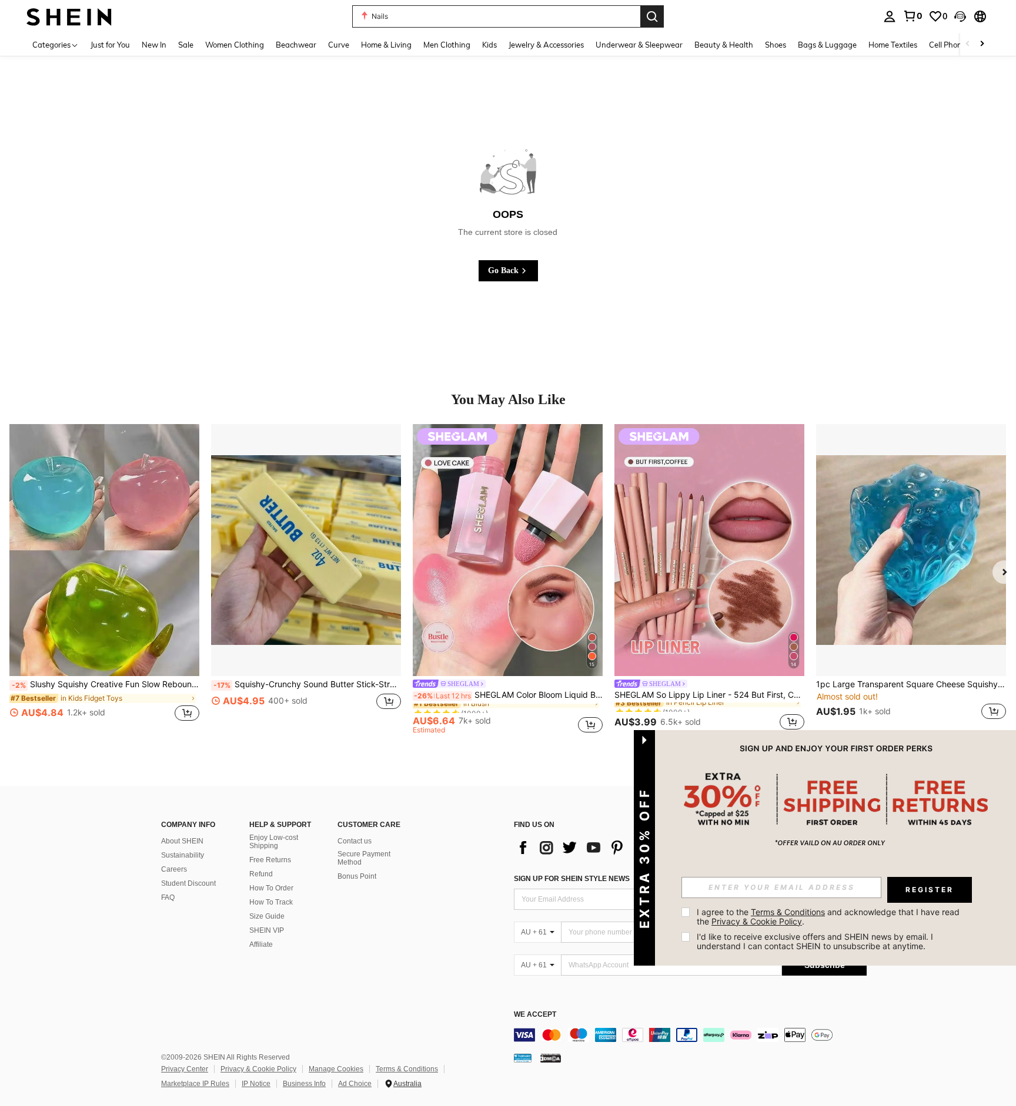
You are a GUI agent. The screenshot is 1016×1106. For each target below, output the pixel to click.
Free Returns (270, 860)
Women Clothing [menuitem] (234, 44)
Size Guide (267, 916)
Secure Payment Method (363, 858)
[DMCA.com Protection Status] (550, 1058)
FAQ (168, 897)
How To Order (271, 888)
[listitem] (104, 579)
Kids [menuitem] (489, 44)
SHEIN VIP (266, 930)
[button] (960, 16)
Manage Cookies (336, 1069)
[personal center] (890, 16)
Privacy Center (184, 1069)
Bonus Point (356, 876)
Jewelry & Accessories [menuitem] (546, 44)
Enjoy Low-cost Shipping (273, 841)
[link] (913, 16)
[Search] (652, 16)
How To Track (271, 902)
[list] (608, 847)
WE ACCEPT (535, 1014)
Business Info (304, 1084)
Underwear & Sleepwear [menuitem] (639, 44)
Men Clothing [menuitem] (446, 44)
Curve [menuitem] (338, 44)
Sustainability (182, 855)
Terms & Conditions (407, 1069)
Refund (261, 874)
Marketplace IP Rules (195, 1084)
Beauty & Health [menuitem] (723, 44)
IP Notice (256, 1084)
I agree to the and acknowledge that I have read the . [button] (829, 916)
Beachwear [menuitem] (296, 44)
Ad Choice (355, 1084)
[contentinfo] (690, 1035)
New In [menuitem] (154, 44)
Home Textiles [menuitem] (892, 44)
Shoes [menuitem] (775, 44)
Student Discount (188, 883)
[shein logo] (69, 16)
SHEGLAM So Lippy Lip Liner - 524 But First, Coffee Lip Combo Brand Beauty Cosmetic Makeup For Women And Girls (709, 695)
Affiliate (261, 944)
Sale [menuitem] (185, 44)
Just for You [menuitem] (110, 44)
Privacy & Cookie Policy (258, 1069)
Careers (174, 869)
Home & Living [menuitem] (386, 44)
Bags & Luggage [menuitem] (827, 44)
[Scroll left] (968, 44)
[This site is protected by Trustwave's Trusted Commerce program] (523, 1058)
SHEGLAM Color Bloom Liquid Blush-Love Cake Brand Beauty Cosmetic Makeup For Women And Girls (508, 695)
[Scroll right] (982, 44)
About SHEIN (182, 841)
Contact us (354, 841)
